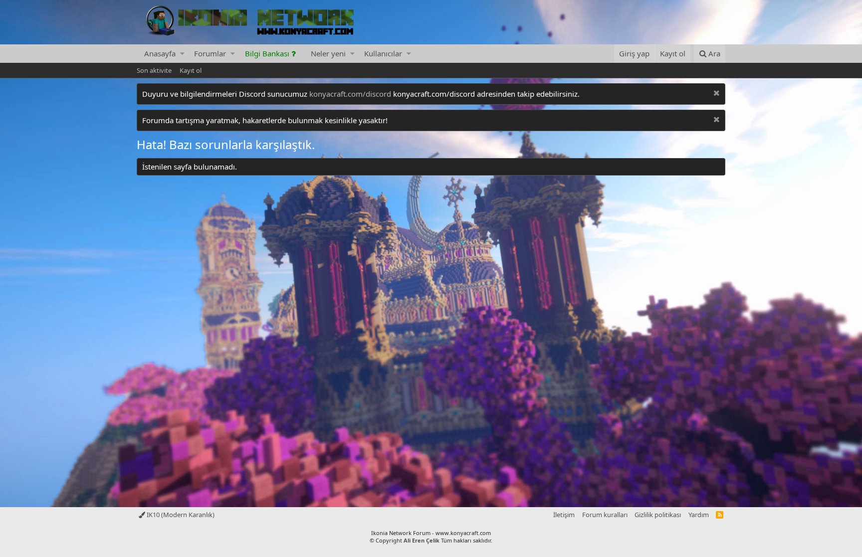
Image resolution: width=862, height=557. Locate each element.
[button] (182, 53)
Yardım (698, 514)
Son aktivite (154, 70)
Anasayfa (160, 53)
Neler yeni (328, 53)
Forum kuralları (605, 514)
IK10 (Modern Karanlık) (180, 514)
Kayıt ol (191, 70)
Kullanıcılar (383, 53)
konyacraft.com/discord (350, 94)
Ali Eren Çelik (421, 540)
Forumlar (210, 53)
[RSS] (719, 514)
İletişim (564, 514)
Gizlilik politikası (658, 514)
